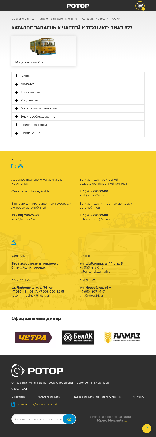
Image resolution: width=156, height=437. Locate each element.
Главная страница (23, 18)
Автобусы (88, 18)
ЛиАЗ (101, 18)
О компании (19, 396)
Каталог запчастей (49, 396)
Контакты (138, 396)
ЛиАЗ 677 (116, 18)
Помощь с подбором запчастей (37, 404)
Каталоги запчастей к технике (58, 18)
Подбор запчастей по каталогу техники (97, 396)
